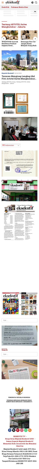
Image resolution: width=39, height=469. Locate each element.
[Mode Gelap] (32, 2)
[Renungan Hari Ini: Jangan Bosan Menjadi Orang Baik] (29, 35)
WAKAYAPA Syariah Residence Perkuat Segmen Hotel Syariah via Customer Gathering (10, 44)
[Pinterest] (18, 430)
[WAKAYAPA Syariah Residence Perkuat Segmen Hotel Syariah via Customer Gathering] (10, 35)
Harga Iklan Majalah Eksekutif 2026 (19, 439)
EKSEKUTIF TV (19, 436)
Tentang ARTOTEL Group (9, 82)
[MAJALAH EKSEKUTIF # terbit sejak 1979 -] (19, 418)
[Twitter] (13, 430)
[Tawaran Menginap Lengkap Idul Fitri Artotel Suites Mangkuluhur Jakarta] (19, 60)
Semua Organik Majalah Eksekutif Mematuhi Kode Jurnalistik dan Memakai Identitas (19, 443)
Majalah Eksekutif (8, 73)
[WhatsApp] (26, 430)
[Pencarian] (36, 2)
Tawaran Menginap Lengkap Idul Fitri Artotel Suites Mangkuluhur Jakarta (18, 79)
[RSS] (30, 430)
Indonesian (9, 145)
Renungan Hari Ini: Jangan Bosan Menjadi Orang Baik (29, 44)
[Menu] (3, 2)
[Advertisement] (19, 262)
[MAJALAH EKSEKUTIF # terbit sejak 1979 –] (12, 2)
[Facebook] (9, 430)
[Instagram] (22, 430)
